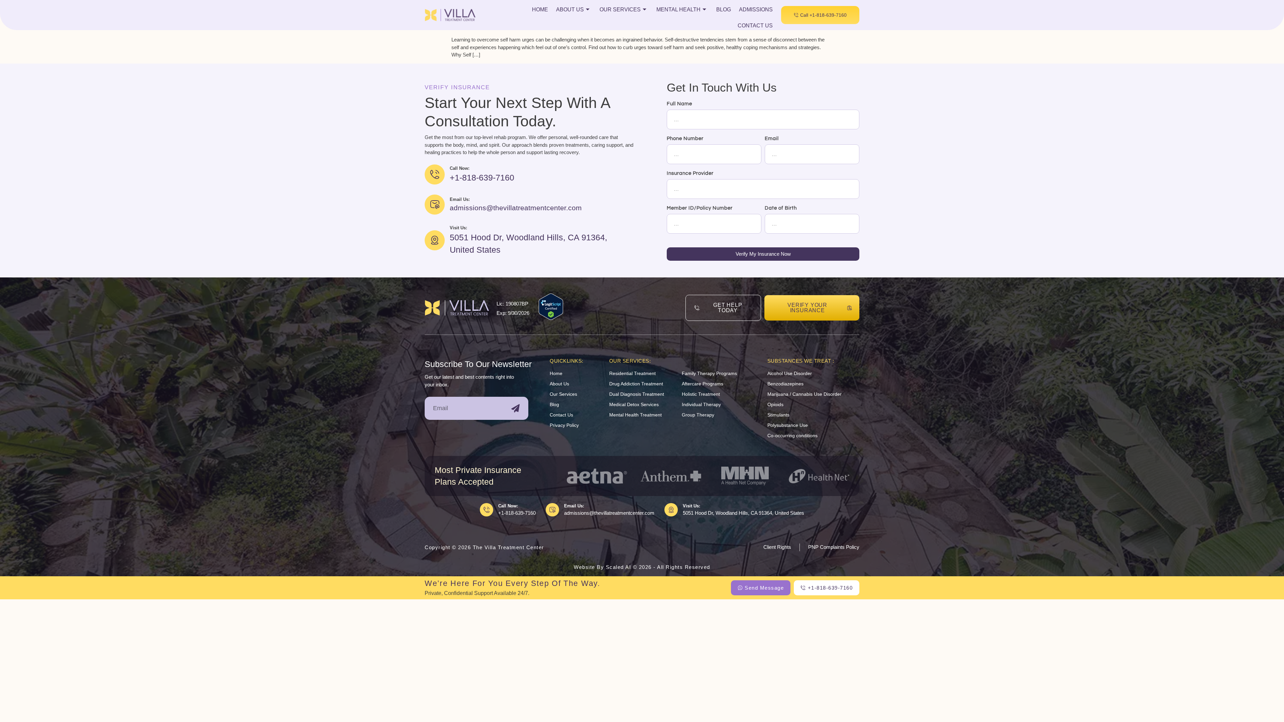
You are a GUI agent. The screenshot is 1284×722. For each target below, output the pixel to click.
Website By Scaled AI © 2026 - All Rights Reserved (642, 567)
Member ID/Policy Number (700, 208)
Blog (723, 9)
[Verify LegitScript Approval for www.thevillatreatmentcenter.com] (551, 318)
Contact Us (755, 25)
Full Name (679, 103)
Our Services (620, 9)
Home (540, 9)
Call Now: (508, 505)
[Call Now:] (486, 509)
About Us (570, 9)
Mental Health (678, 9)
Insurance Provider (690, 173)
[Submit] (515, 408)
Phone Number (685, 138)
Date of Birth (781, 208)
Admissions (756, 9)
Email (772, 138)
